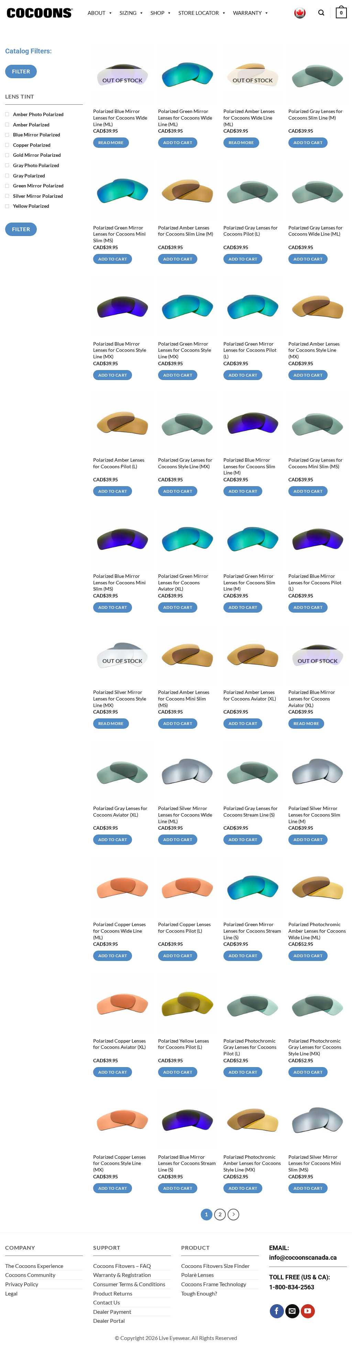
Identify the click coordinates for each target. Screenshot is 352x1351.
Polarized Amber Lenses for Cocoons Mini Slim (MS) (183, 698)
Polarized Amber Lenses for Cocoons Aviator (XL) (249, 695)
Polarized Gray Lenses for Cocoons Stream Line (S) (250, 811)
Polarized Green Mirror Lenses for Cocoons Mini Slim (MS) (119, 234)
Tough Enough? (199, 1293)
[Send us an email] (292, 1311)
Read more (111, 142)
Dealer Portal (109, 1320)
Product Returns (112, 1293)
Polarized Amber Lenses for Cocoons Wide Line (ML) (249, 117)
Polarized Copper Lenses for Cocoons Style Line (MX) (119, 1163)
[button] (341, 12)
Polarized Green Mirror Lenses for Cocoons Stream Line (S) (252, 930)
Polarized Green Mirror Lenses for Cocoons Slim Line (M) (249, 582)
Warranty (247, 13)
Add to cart (177, 142)
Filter (21, 71)
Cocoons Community (30, 1274)
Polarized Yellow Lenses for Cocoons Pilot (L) (183, 1044)
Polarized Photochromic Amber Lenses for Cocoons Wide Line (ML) (317, 930)
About (97, 13)
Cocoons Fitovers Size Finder (215, 1265)
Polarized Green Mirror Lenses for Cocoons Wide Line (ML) (185, 117)
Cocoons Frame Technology (213, 1284)
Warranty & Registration (122, 1274)
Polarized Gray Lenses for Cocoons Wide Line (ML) (315, 231)
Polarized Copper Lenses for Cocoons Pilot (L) (184, 927)
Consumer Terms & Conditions (129, 1284)
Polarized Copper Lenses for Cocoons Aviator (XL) (119, 1044)
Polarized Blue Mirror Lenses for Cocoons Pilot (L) (314, 582)
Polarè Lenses (197, 1274)
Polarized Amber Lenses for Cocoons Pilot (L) (118, 463)
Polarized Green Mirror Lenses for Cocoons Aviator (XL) (183, 582)
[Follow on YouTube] (308, 1311)
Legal (11, 1293)
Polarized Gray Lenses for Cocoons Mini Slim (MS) (315, 463)
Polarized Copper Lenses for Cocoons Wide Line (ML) (119, 930)
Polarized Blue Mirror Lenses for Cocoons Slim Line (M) (249, 466)
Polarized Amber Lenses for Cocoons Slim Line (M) (185, 231)
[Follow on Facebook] (277, 1311)
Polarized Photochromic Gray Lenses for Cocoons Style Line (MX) (314, 1047)
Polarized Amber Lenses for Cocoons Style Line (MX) (314, 350)
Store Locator (198, 13)
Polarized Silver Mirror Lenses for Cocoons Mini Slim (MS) (314, 1163)
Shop (157, 13)
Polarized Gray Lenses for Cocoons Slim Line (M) (315, 114)
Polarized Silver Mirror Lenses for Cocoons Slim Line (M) (314, 814)
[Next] (233, 1214)
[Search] (321, 13)
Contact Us (106, 1302)
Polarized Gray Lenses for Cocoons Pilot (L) (250, 231)
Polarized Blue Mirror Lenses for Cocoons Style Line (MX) (119, 350)
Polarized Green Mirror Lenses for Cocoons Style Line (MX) (184, 350)
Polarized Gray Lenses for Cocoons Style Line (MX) (185, 463)
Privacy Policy (21, 1284)
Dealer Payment (112, 1311)
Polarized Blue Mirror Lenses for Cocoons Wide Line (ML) (120, 117)
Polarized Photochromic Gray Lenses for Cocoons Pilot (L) (249, 1047)
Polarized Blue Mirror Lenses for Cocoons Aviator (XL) (311, 698)
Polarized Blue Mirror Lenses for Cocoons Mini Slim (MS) (119, 582)
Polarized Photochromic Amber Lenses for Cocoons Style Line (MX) (252, 1163)
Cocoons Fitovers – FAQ (122, 1265)
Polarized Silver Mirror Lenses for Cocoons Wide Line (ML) (185, 814)
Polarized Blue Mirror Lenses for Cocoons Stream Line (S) (187, 1163)
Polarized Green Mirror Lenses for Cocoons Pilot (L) (249, 350)
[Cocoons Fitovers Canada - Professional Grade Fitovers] (39, 13)
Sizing (128, 13)
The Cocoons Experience (34, 1265)
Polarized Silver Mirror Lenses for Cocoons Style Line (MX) (119, 698)
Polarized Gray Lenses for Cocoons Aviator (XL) (120, 811)
